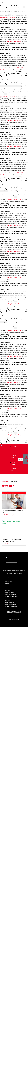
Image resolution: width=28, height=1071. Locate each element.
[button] (12, 460)
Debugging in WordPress (7, 17)
